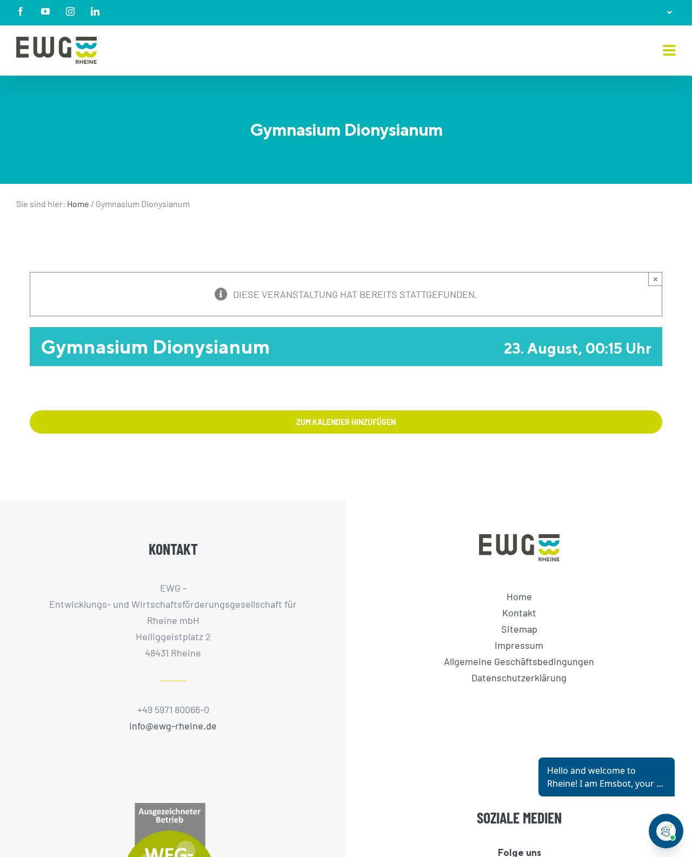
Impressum (519, 645)
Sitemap (519, 629)
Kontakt (519, 613)
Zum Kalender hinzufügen (346, 422)
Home (78, 203)
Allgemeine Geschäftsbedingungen (519, 661)
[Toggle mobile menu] (669, 51)
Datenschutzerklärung (519, 677)
